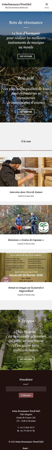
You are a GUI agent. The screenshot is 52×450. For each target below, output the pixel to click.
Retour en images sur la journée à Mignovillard (26, 289)
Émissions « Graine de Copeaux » (26, 239)
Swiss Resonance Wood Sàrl (29, 442)
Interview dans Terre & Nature (26, 192)
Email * (26, 384)
